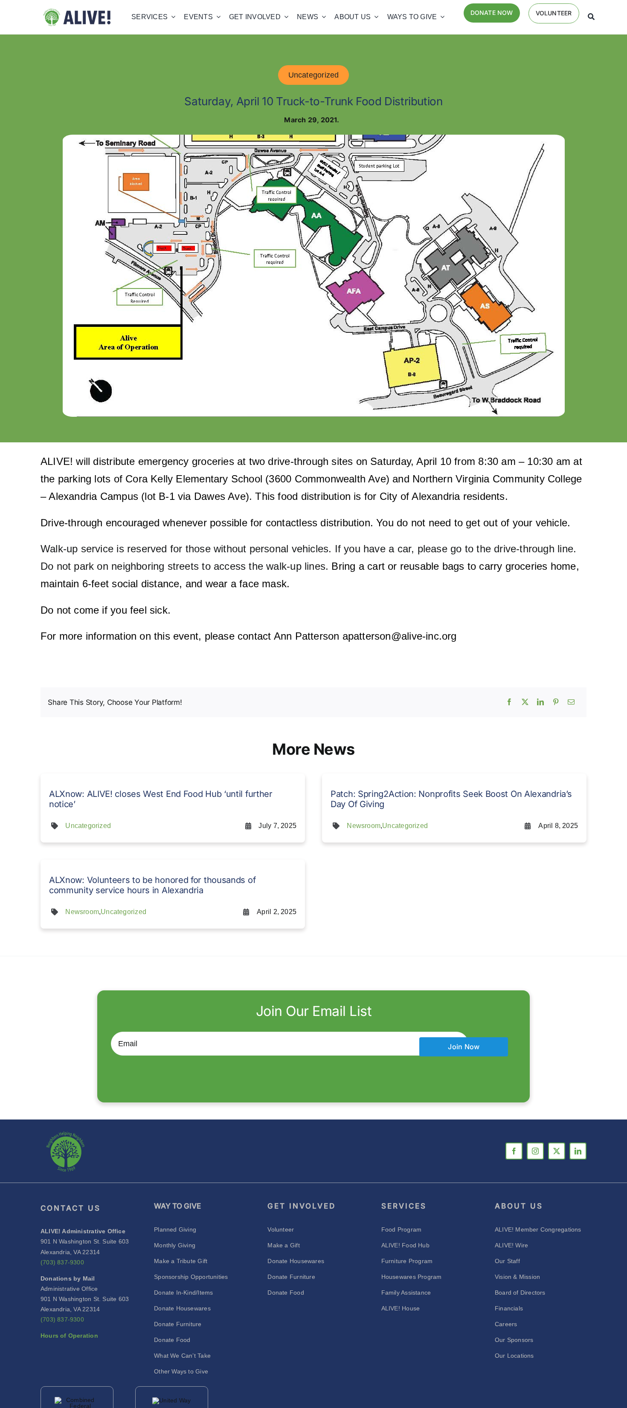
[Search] (591, 17)
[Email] (571, 702)
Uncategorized (313, 75)
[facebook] (513, 1151)
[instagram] (535, 1151)
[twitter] (556, 1151)
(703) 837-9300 (62, 1262)
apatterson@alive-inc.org (400, 636)
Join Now (463, 1046)
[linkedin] (577, 1151)
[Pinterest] (555, 702)
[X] (525, 702)
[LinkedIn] (540, 702)
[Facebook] (509, 702)
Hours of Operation (69, 1335)
